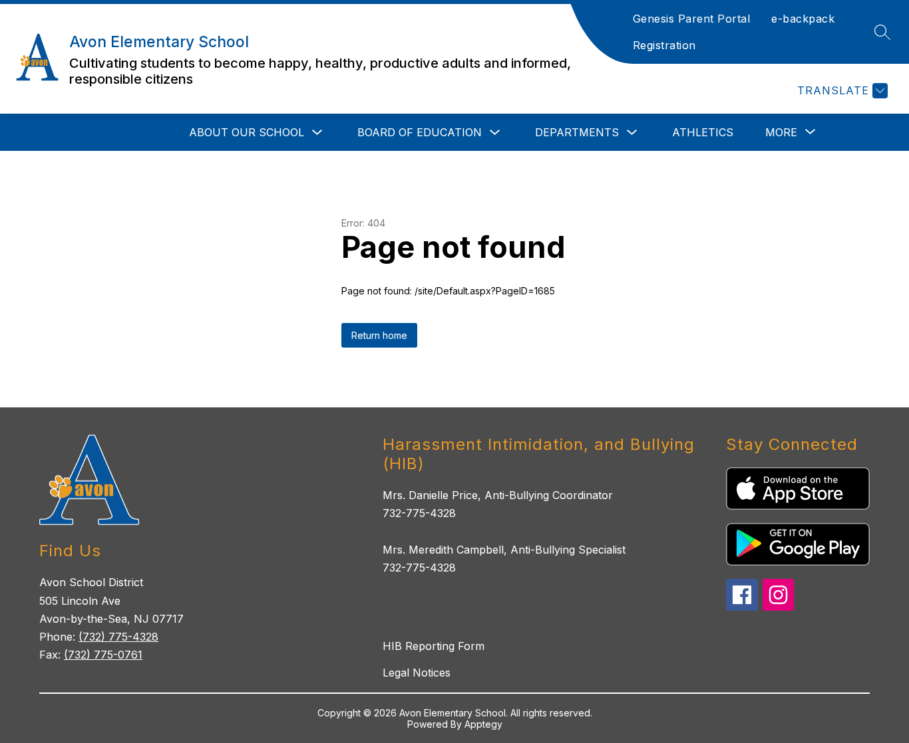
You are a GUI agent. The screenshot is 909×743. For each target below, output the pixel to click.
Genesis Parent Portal (692, 18)
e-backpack (802, 18)
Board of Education (419, 132)
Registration (664, 45)
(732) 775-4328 (118, 636)
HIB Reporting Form (433, 646)
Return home (379, 335)
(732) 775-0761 (103, 654)
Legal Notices (417, 672)
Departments (577, 132)
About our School (246, 132)
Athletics (702, 132)
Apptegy (483, 724)
